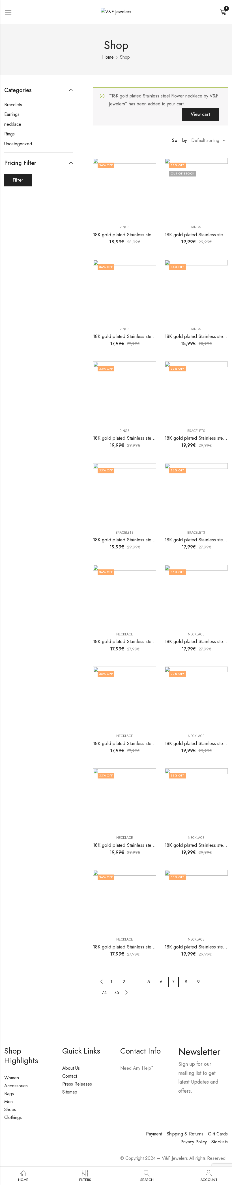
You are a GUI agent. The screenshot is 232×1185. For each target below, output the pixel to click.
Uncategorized (18, 144)
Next (126, 992)
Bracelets (196, 430)
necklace (124, 634)
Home (108, 57)
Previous (101, 981)
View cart (200, 114)
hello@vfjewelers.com (141, 1092)
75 (116, 992)
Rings (125, 227)
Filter (18, 180)
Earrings (12, 114)
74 (104, 992)
